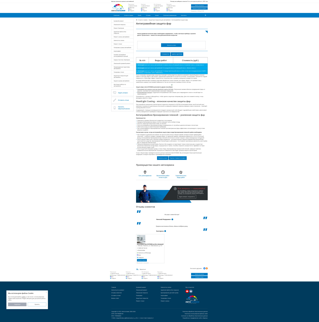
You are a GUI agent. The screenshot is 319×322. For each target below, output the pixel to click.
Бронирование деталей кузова (169, 293)
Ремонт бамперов (119, 28)
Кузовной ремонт (119, 21)
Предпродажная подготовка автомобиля (122, 67)
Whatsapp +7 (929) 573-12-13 (134, 275)
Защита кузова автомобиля (121, 81)
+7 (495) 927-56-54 (158, 6)
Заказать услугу (171, 45)
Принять (37, 304)
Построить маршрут (143, 263)
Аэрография (117, 51)
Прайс (139, 15)
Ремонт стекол (118, 44)
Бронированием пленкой (144, 92)
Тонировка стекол (119, 72)
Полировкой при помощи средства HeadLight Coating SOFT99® (155, 89)
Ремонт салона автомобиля (121, 37)
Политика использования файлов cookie (196, 313)
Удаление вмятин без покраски (120, 32)
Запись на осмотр (199, 5)
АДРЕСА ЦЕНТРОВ (177, 54)
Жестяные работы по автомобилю (120, 85)
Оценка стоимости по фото (199, 8)
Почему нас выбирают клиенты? (179, 1)
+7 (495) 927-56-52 (171, 6)
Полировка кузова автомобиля (122, 47)
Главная (113, 287)
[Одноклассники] (207, 268)
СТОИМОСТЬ (165, 54)
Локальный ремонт (141, 290)
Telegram (132, 10)
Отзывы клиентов (116, 293)
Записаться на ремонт (117, 290)
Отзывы (148, 15)
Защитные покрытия (142, 298)
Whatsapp (132, 7)
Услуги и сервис (128, 15)
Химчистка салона (119, 40)
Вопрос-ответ (115, 298)
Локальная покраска (119, 24)
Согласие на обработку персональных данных (194, 316)
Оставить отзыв (199, 277)
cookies (24, 297)
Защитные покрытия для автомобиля (121, 76)
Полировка (139, 295)
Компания (116, 15)
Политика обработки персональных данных (195, 311)
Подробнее (17, 304)
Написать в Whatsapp (144, 252)
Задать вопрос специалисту (187, 196)
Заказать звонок (142, 260)
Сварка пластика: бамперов (122, 60)
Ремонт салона (165, 301)
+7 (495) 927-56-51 (145, 6)
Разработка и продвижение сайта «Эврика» (195, 318)
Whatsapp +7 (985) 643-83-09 (118, 275)
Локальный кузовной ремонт (122, 63)
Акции (157, 15)
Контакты (183, 15)
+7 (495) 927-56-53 (132, 6)
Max (131, 9)
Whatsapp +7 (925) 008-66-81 (166, 275)
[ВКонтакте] (204, 268)
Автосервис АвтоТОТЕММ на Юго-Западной (150, 244)
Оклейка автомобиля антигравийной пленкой (121, 55)
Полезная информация (169, 15)
